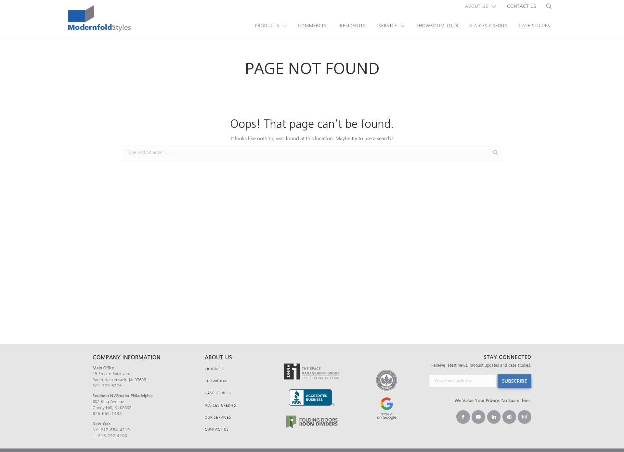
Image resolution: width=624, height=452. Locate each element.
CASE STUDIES (218, 393)
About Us (476, 6)
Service (388, 26)
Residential (354, 26)
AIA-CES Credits (488, 26)
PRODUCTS (215, 369)
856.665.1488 (107, 413)
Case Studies (534, 26)
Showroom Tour (437, 26)
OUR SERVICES (218, 417)
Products (267, 26)
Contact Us (521, 6)
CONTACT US (217, 429)
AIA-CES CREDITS (220, 405)
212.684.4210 (115, 429)
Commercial (313, 26)
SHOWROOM (216, 381)
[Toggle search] (549, 6)
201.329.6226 (107, 385)
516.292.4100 (112, 435)
